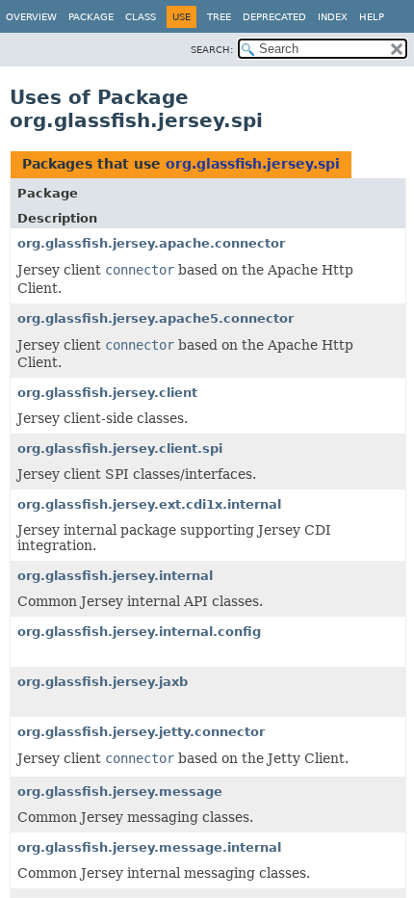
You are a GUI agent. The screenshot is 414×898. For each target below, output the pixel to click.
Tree (219, 17)
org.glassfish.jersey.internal (115, 575)
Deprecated (274, 17)
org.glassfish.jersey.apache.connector (151, 243)
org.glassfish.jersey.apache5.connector (155, 318)
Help (371, 17)
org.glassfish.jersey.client (107, 392)
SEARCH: (212, 49)
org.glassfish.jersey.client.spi (119, 448)
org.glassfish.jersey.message (119, 791)
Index (333, 17)
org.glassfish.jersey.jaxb (102, 681)
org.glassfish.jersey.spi (253, 164)
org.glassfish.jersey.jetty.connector (141, 732)
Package (91, 17)
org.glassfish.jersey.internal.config (139, 631)
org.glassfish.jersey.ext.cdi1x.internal (149, 504)
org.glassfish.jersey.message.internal (149, 847)
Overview (31, 17)
